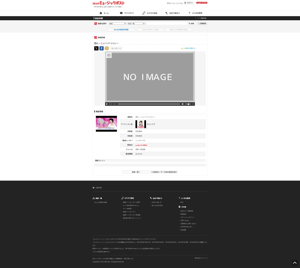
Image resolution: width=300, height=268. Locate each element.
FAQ (181, 202)
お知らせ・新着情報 (186, 211)
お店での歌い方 (156, 202)
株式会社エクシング (201, 258)
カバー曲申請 (127, 208)
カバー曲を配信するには (131, 205)
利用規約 (183, 214)
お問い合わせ (184, 220)
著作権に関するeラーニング (132, 218)
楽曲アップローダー (129, 212)
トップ (197, 18)
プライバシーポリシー (187, 217)
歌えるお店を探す (157, 205)
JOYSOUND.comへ (186, 227)
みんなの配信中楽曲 (100, 202)
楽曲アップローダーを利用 (131, 202)
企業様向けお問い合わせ (188, 223)
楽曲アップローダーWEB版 (131, 215)
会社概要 (183, 230)
